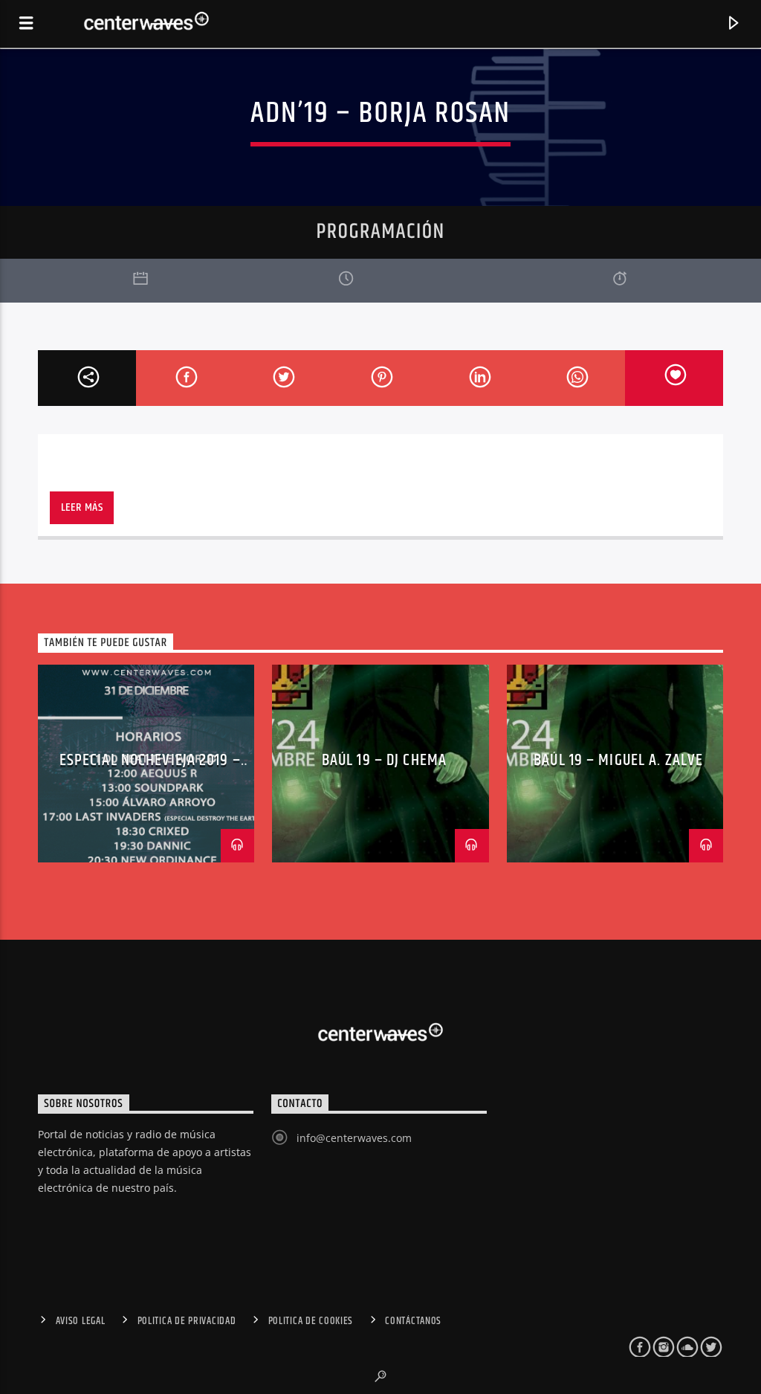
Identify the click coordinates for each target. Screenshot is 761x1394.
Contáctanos (413, 1321)
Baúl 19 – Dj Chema (384, 760)
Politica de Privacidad (186, 1321)
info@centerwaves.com (354, 1138)
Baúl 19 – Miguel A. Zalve (618, 760)
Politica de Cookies (311, 1321)
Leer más (82, 507)
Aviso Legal (81, 1321)
